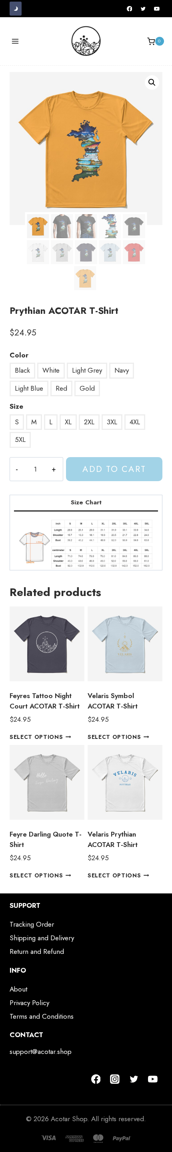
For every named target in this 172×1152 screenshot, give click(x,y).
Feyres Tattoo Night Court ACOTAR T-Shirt (45, 701)
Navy (121, 370)
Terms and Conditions (42, 1016)
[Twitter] (143, 8)
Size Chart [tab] (86, 502)
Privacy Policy (29, 1002)
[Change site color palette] (16, 9)
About (18, 989)
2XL (89, 422)
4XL (135, 422)
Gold (87, 388)
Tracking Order (32, 924)
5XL (20, 439)
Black (22, 370)
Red (61, 388)
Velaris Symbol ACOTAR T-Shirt (113, 701)
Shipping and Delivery (42, 938)
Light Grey (87, 370)
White (51, 370)
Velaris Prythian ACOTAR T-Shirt (113, 839)
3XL (112, 422)
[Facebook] (129, 8)
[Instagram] (114, 1079)
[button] (152, 82)
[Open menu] (15, 41)
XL (68, 422)
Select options (36, 737)
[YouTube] (156, 8)
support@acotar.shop (41, 1051)
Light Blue (29, 388)
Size (16, 406)
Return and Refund (37, 951)
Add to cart (114, 469)
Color (19, 355)
